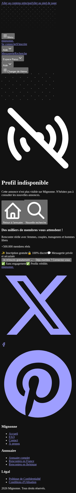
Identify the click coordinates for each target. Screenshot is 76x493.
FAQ (12, 437)
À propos (14, 443)
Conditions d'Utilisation (22, 482)
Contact (13, 440)
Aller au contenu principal (16, 3)
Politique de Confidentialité (25, 478)
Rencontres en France (21, 461)
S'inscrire (21, 44)
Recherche (21, 53)
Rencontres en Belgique (23, 464)
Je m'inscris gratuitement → (18, 260)
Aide (5, 50)
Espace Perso (10, 59)
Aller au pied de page (44, 3)
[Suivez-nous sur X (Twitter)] (38, 340)
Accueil (13, 433)
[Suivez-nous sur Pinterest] (38, 419)
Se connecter (8, 44)
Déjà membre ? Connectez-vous (53, 260)
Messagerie (8, 53)
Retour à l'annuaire (13, 222)
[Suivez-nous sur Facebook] (3, 345)
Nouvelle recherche (36, 222)
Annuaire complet (19, 457)
